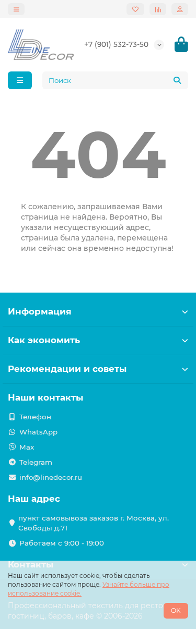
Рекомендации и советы (67, 369)
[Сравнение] (157, 9)
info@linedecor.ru (50, 477)
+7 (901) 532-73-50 (116, 44)
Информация (40, 311)
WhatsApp (38, 432)
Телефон (35, 417)
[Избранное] (135, 9)
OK (176, 610)
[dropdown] (16, 9)
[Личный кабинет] (179, 9)
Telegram (35, 462)
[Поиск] (177, 80)
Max (26, 447)
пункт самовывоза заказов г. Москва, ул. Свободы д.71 (93, 523)
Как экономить (44, 340)
